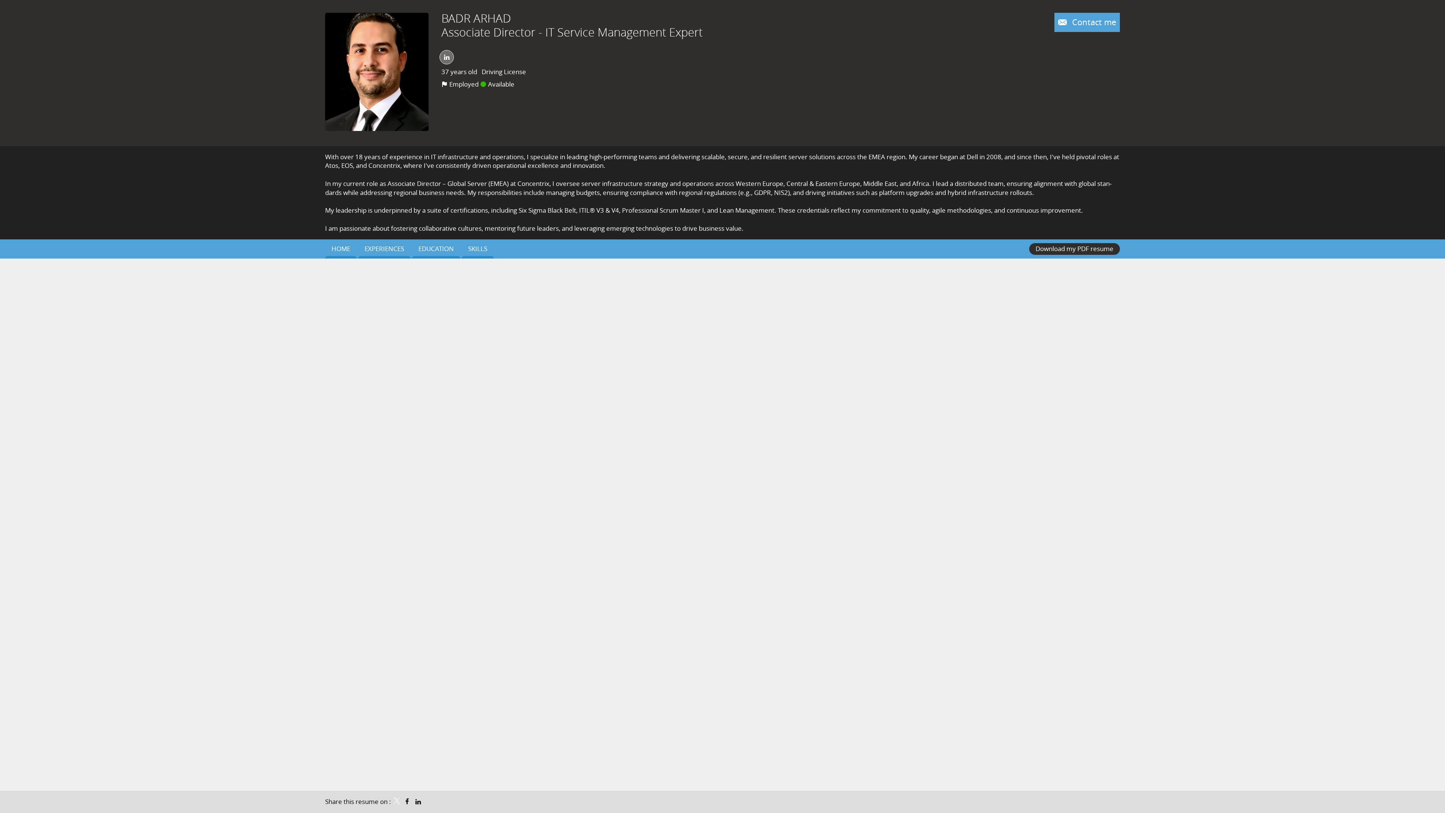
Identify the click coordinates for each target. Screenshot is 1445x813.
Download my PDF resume (1074, 248)
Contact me (1093, 22)
